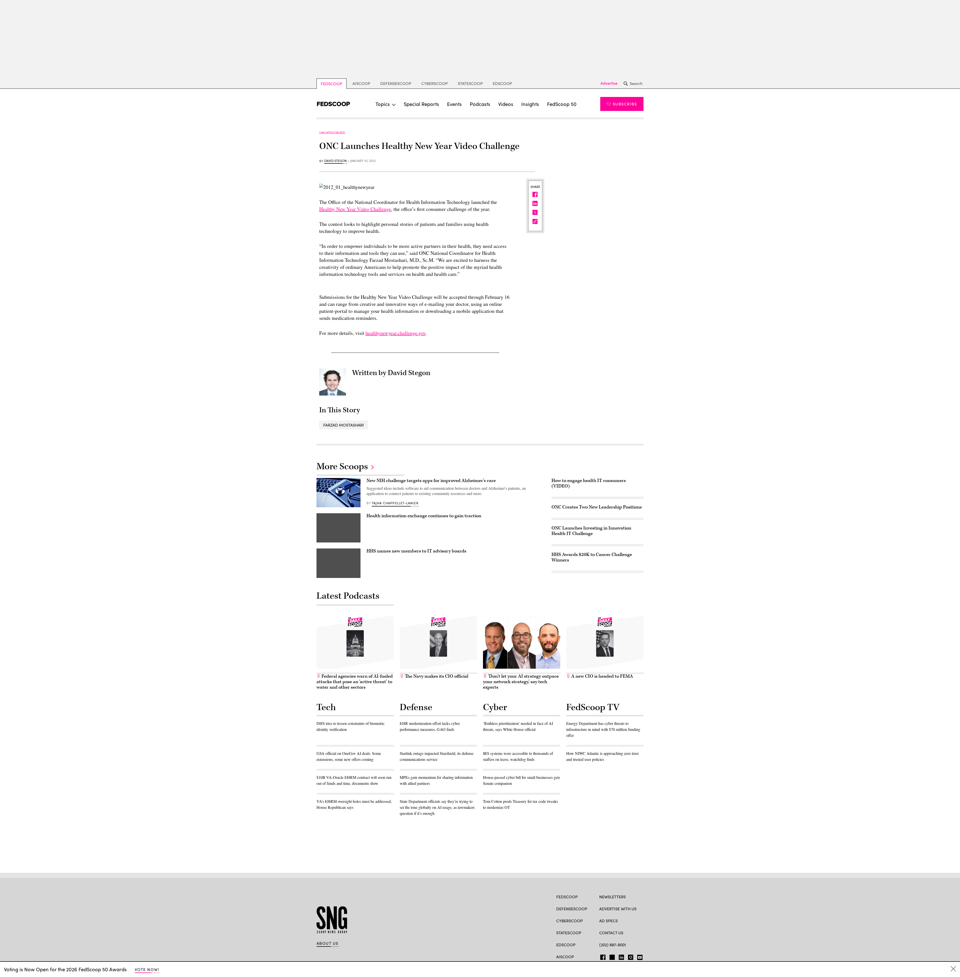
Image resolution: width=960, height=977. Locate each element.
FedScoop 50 (561, 103)
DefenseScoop (395, 83)
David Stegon (335, 161)
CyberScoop (434, 83)
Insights (530, 103)
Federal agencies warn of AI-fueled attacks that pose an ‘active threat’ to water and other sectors (354, 681)
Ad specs (608, 920)
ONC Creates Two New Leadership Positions (597, 507)
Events (454, 103)
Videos (505, 103)
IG (629, 956)
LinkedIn (621, 956)
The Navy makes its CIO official (436, 676)
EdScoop (502, 83)
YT (638, 956)
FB (601, 956)
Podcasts (480, 103)
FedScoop (331, 83)
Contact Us (611, 932)
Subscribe (625, 103)
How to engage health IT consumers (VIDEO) (589, 483)
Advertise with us (617, 908)
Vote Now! (147, 969)
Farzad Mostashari (343, 425)
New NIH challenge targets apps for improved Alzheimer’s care (431, 481)
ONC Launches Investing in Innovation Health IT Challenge (591, 531)
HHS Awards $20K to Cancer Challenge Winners (592, 557)
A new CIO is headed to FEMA (601, 676)
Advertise (609, 83)
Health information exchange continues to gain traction (423, 516)
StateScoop (470, 83)
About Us (327, 943)
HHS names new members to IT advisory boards (416, 551)
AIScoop (361, 83)
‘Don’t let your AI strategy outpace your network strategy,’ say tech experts (521, 681)
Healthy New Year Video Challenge (355, 209)
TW (611, 956)
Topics (383, 103)
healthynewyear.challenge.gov (396, 333)
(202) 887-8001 (612, 944)
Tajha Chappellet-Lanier (395, 503)
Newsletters (612, 896)
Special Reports (421, 103)
